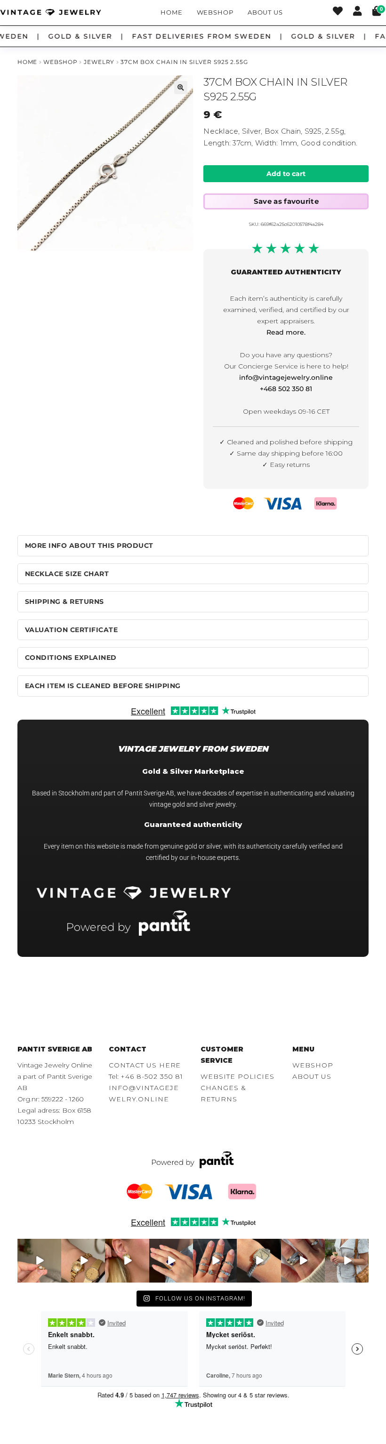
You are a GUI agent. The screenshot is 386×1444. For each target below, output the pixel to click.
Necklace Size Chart (67, 574)
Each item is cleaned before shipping (103, 686)
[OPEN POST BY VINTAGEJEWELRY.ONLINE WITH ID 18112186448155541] (127, 1261)
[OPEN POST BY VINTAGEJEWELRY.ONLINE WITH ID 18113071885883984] (259, 1261)
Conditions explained (71, 657)
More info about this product (89, 545)
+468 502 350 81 (286, 389)
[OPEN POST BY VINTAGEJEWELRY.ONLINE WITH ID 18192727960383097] (83, 1261)
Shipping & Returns (64, 601)
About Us (265, 12)
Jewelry (99, 61)
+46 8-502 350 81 (152, 1076)
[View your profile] (357, 12)
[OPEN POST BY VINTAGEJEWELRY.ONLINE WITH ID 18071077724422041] (303, 1261)
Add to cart (286, 173)
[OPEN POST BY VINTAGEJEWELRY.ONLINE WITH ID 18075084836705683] (347, 1261)
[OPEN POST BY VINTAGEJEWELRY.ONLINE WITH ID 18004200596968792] (215, 1261)
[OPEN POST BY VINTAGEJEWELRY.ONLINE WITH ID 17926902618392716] (171, 1261)
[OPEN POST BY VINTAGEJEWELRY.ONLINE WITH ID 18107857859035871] (39, 1261)
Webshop (215, 12)
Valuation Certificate (71, 630)
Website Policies (237, 1076)
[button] (180, 87)
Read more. (286, 332)
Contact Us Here (145, 1065)
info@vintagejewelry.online (286, 377)
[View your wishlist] (338, 12)
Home (172, 12)
